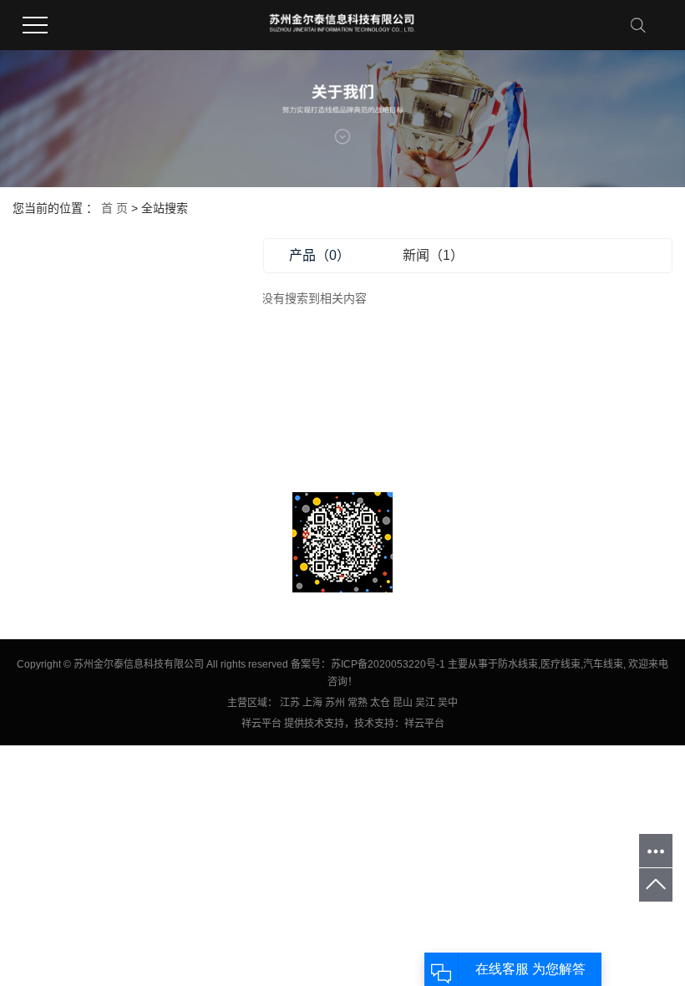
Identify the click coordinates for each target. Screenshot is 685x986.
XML (146, 401)
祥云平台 (261, 723)
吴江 (425, 703)
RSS (118, 401)
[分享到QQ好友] (62, 479)
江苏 (290, 703)
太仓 (380, 703)
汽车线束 (603, 664)
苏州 (335, 703)
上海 (312, 703)
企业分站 (33, 401)
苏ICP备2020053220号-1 (388, 664)
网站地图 (80, 401)
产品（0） (319, 255)
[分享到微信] (96, 479)
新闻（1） (433, 255)
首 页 (114, 208)
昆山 (403, 703)
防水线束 (518, 664)
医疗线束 (560, 664)
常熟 (358, 703)
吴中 (448, 703)
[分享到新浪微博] (29, 479)
